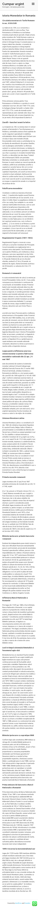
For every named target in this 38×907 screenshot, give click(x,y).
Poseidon (27, 903)
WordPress (18, 903)
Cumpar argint (13, 4)
